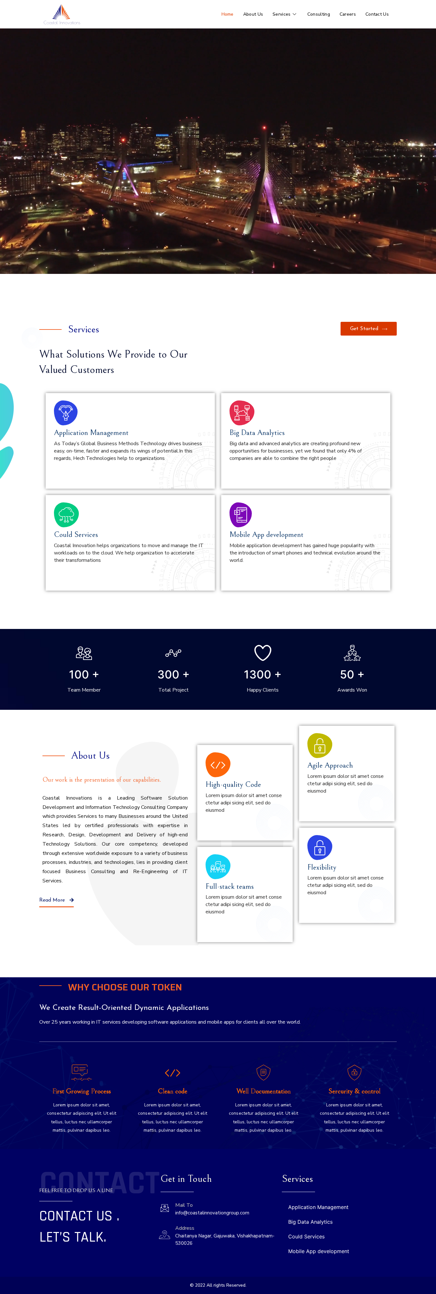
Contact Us (377, 14)
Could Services (306, 1236)
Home (228, 14)
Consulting (318, 14)
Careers (348, 14)
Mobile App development (318, 1251)
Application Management (318, 1207)
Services (281, 14)
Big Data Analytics (310, 1222)
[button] (369, 329)
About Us (253, 14)
